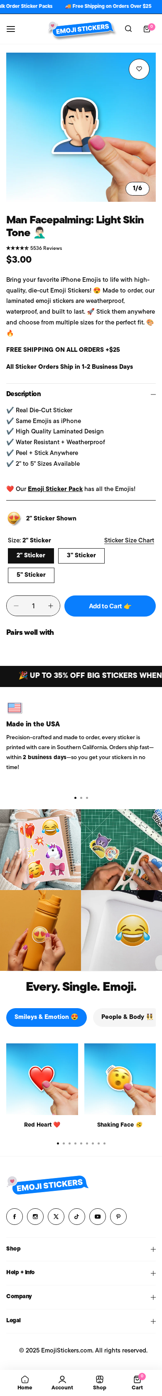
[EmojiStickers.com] (81, 29)
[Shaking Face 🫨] (120, 1079)
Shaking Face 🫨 (119, 1125)
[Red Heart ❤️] (42, 1079)
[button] (87, 798)
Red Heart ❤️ (42, 1125)
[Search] (128, 29)
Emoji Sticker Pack (55, 489)
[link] (40, 849)
